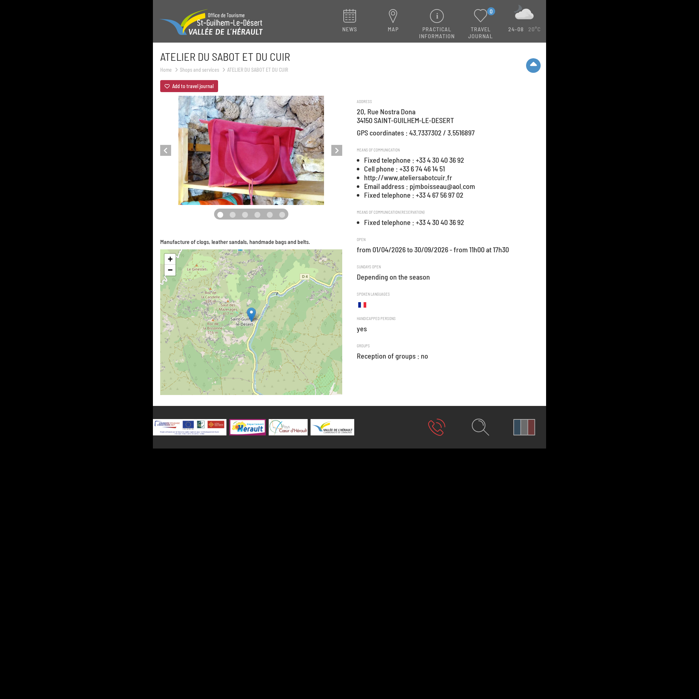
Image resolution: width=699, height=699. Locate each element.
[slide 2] (245, 214)
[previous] (165, 150)
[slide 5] (282, 214)
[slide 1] (232, 214)
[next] (336, 150)
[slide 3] (257, 214)
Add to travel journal (192, 86)
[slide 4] (269, 214)
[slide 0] (220, 214)
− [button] (170, 270)
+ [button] (170, 259)
